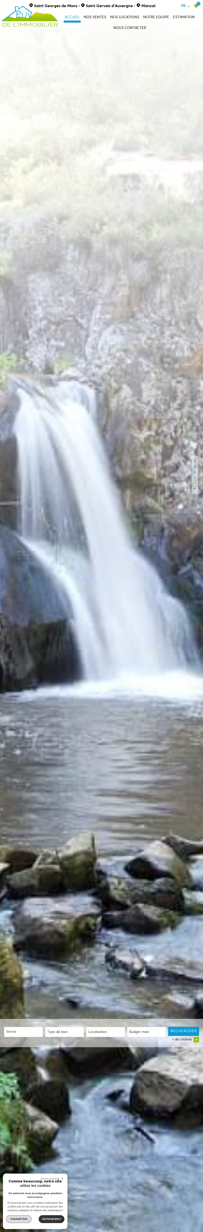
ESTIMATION (184, 17)
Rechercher (183, 1031)
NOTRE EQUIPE (156, 17)
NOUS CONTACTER (129, 28)
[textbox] (64, 1032)
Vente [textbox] (11, 1032)
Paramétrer (19, 1219)
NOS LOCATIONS (124, 17)
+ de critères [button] (184, 1039)
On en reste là (49, 1178)
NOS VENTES (95, 17)
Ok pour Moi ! (51, 1219)
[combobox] (23, 1032)
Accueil (72, 17)
